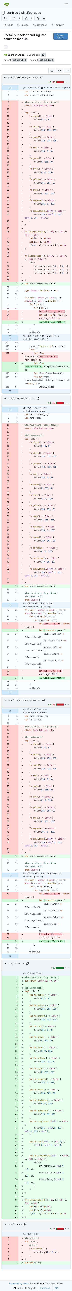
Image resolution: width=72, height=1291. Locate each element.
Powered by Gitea (19, 1283)
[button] (14, 18)
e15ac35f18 (19, 60)
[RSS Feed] (5, 18)
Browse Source (60, 36)
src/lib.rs (15, 1224)
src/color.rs (16, 963)
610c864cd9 (46, 60)
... (6, 46)
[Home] (6, 4)
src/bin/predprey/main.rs (24, 700)
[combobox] (51, 70)
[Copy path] (41, 77)
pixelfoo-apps (31, 12)
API (56, 1287)
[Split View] (59, 70)
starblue (12, 12)
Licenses (45, 1287)
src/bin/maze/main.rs (21, 398)
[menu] (67, 70)
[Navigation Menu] (67, 4)
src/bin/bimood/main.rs (23, 77)
